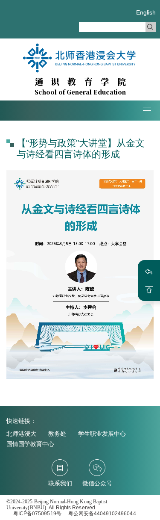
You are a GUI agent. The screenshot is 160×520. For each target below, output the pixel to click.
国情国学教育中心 (30, 443)
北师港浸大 (21, 433)
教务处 (57, 433)
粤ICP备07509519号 (37, 514)
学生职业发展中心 (102, 433)
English (146, 12)
